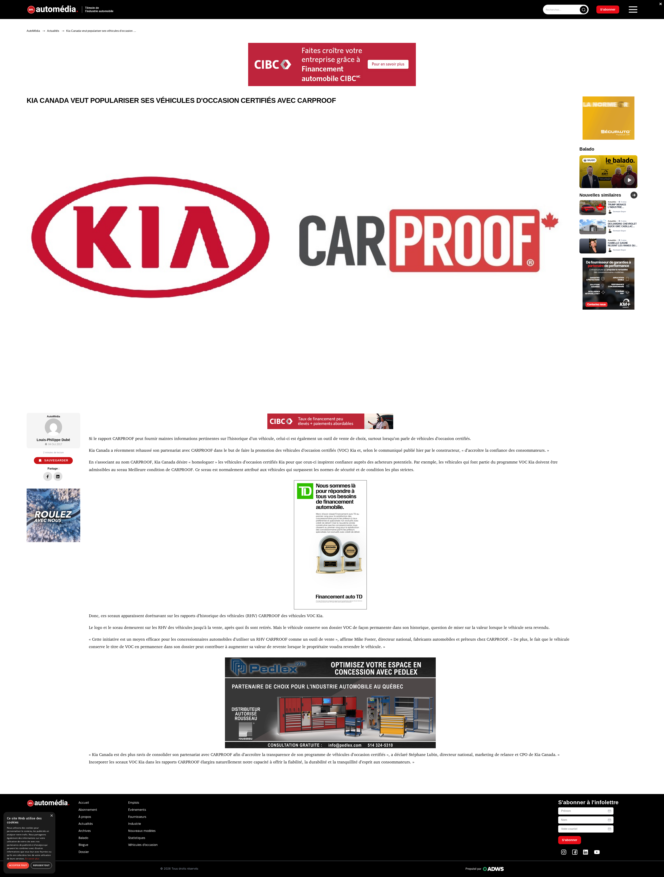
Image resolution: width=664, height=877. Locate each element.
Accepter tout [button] (18, 865)
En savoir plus (32, 858)
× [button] (51, 815)
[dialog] (29, 843)
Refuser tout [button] (41, 865)
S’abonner (360, 451)
